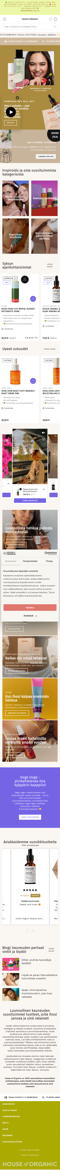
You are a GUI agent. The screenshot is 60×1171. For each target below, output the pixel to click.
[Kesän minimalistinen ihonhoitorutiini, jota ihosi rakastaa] (10, 994)
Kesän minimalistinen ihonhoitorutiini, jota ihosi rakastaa (37, 993)
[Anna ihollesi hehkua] (30, 699)
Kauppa (5, 1129)
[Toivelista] (50, 19)
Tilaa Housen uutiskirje (12, 1142)
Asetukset (28, 615)
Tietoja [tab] (49, 561)
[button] (28, 931)
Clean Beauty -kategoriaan (32, 1059)
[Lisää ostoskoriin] (33, 299)
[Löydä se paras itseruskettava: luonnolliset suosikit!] (10, 979)
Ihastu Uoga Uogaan (30, 817)
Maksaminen (7, 1135)
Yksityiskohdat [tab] (30, 561)
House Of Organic (9, 1110)
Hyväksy (30, 607)
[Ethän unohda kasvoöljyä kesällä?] (10, 964)
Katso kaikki (50, 265)
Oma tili (5, 1123)
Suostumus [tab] (10, 561)
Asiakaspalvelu (8, 1104)
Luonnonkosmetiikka (11, 1117)
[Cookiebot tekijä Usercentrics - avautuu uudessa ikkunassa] (44, 553)
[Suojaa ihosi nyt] (30, 741)
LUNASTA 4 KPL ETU (45, 156)
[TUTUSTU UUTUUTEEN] (30, 657)
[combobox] (30, 27)
